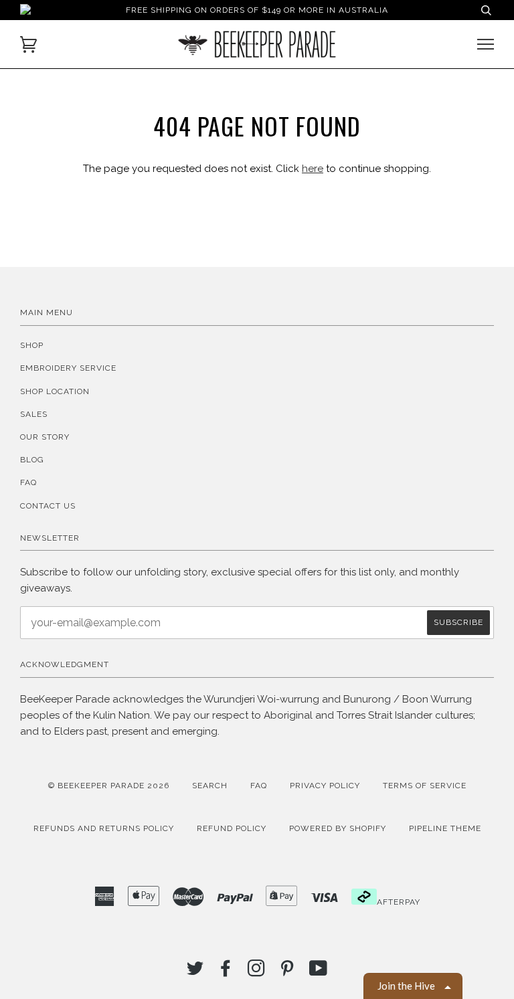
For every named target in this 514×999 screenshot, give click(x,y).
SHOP (32, 345)
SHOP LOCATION (55, 391)
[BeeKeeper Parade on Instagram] (257, 972)
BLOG (32, 459)
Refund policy (231, 828)
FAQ (28, 482)
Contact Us (48, 506)
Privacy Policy (325, 785)
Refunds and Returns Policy (103, 828)
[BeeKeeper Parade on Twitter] (195, 972)
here (312, 169)
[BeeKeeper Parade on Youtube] (318, 972)
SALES (34, 414)
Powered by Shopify (337, 828)
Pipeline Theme (445, 828)
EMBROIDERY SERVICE (68, 368)
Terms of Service (424, 785)
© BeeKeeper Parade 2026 (108, 785)
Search (210, 785)
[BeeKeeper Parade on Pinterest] (287, 972)
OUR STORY (45, 437)
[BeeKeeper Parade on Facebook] (226, 972)
